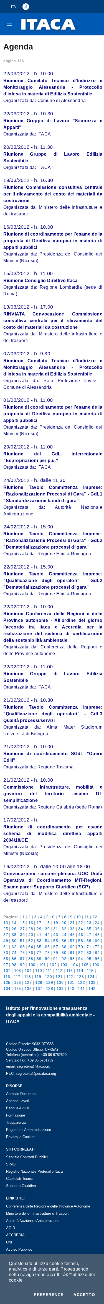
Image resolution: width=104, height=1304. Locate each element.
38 (14, 934)
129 (49, 982)
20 (64, 922)
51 (22, 940)
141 (81, 988)
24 (97, 922)
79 (55, 952)
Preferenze (49, 1295)
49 (5, 940)
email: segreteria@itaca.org (28, 1066)
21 (72, 922)
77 (39, 952)
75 (22, 952)
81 (72, 952)
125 (6, 982)
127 (28, 982)
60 (97, 940)
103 (63, 965)
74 (14, 952)
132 (81, 982)
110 (38, 970)
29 (39, 929)
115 (90, 970)
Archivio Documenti (21, 1094)
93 (72, 958)
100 (31, 965)
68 (64, 947)
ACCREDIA (15, 1235)
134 (6, 988)
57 (72, 940)
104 (74, 965)
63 (22, 947)
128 (38, 982)
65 (39, 947)
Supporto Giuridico (21, 1186)
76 (30, 952)
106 (95, 965)
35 (89, 929)
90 (47, 958)
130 (60, 982)
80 (64, 952)
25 (5, 929)
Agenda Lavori (17, 1101)
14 (14, 922)
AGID (10, 1228)
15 (22, 922)
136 (28, 988)
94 (80, 958)
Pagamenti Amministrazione (28, 1130)
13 (5, 922)
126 (17, 982)
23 (89, 922)
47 (89, 934)
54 (47, 940)
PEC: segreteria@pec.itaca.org (31, 1073)
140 (70, 988)
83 (89, 952)
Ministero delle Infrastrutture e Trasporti (37, 1213)
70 (80, 947)
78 (47, 952)
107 (6, 970)
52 (30, 940)
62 (14, 947)
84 (97, 952)
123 (80, 976)
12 (95, 917)
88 (30, 958)
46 (80, 934)
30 (47, 929)
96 (97, 958)
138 (49, 988)
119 (37, 976)
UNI (9, 1242)
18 (47, 922)
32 (64, 929)
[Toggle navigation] (9, 23)
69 (72, 947)
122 (69, 976)
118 (27, 976)
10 (78, 917)
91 (55, 958)
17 (39, 922)
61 (5, 947)
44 (64, 934)
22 (80, 922)
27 (22, 929)
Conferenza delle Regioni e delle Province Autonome (48, 1206)
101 (42, 965)
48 (97, 934)
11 (87, 917)
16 (30, 922)
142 (91, 988)
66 (47, 947)
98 (14, 965)
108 (17, 970)
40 (30, 934)
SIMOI (11, 1164)
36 (97, 929)
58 (80, 940)
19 (55, 922)
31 (55, 929)
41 (39, 934)
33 (72, 929)
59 (89, 940)
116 (6, 976)
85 (5, 958)
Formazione (15, 1115)
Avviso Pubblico (19, 1249)
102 (53, 965)
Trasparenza (16, 1122)
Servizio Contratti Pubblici (27, 1157)
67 (55, 947)
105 (85, 965)
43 (55, 934)
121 (58, 976)
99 (22, 965)
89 (39, 958)
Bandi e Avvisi (17, 1108)
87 (22, 958)
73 (5, 952)
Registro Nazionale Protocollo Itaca (34, 1171)
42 (47, 934)
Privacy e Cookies (20, 1137)
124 (90, 976)
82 (80, 952)
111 (49, 970)
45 (72, 934)
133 (91, 982)
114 (80, 970)
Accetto (84, 1295)
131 (70, 982)
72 (97, 947)
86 (14, 958)
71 (89, 947)
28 (30, 929)
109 (28, 970)
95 (89, 958)
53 (39, 940)
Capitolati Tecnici (20, 1179)
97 (5, 965)
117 (17, 976)
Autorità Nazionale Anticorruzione (32, 1221)
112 (59, 970)
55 (55, 940)
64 (30, 947)
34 (80, 929)
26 (14, 929)
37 (5, 934)
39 (22, 934)
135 (17, 988)
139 (60, 988)
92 (64, 958)
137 (38, 988)
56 (64, 940)
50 (14, 940)
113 (69, 970)
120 (48, 976)
